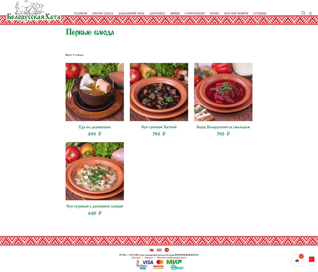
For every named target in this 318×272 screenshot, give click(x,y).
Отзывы (259, 13)
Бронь (214, 13)
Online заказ (102, 13)
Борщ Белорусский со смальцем (223, 126)
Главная (80, 13)
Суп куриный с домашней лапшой (94, 206)
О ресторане (195, 13)
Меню (175, 13)
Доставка (157, 13)
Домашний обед (131, 13)
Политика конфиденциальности (172, 257)
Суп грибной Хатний (159, 126)
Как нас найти (236, 13)
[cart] (309, 12)
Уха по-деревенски (94, 126)
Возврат (149, 257)
